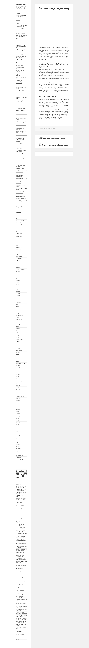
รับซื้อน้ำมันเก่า (18, 346)
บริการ (17, 304)
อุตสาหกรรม (18, 394)
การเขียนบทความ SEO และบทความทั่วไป (20, 166)
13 (24, 473)
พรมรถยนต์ (18, 328)
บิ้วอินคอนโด (18, 321)
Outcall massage (19, 227)
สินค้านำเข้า (18, 374)
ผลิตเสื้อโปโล (18, 326)
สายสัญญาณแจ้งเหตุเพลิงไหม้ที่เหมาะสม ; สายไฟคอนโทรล (21, 16)
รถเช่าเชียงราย (18, 335)
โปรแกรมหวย (18, 453)
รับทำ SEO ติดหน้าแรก (19, 348)
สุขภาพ (17, 378)
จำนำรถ (17, 276)
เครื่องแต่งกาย (18, 404)
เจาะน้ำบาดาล (18, 413)
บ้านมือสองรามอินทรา (19, 315)
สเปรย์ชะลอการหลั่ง (19, 380)
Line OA (17, 225)
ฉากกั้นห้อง (18, 282)
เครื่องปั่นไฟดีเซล (18, 400)
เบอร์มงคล (17, 427)
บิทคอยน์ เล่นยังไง (19, 319)
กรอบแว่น (17, 245)
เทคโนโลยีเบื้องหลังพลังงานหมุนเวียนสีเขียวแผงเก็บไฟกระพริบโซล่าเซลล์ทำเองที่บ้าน (21, 175)
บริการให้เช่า (18, 308)
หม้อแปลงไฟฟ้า (18, 383)
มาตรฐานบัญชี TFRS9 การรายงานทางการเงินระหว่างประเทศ (21, 144)
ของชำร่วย (17, 254)
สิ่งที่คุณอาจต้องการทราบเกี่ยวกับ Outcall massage (21, 57)
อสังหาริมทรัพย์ (18, 391)
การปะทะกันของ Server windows (21, 116)
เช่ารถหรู (17, 415)
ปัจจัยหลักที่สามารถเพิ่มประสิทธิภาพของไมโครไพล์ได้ (21, 106)
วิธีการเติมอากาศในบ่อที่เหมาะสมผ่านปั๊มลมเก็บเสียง (21, 71)
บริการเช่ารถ (18, 306)
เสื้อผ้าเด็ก (17, 437)
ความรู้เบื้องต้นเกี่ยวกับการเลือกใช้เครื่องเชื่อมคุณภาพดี (21, 171)
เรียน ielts (17, 429)
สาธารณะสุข (18, 367)
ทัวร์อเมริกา (18, 291)
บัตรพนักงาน (18, 311)
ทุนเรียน (17, 300)
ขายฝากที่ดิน (18, 260)
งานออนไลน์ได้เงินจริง (19, 273)
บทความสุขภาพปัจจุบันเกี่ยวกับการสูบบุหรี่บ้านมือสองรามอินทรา (21, 33)
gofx (16, 218)
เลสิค (16, 433)
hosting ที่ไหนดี (18, 222)
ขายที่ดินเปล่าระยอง (19, 258)
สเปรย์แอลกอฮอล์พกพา (19, 381)
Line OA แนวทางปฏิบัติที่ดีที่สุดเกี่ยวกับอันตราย (21, 125)
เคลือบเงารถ (18, 405)
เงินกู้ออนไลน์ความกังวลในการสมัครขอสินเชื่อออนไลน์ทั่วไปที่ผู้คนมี (21, 46)
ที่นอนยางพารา (18, 297)
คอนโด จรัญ (18, 267)
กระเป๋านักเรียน (18, 249)
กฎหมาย (17, 243)
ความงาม (17, 263)
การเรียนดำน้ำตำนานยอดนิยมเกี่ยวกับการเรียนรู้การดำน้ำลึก (21, 50)
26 (23, 476)
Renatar (17, 229)
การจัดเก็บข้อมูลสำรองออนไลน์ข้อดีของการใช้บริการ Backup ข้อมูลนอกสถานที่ (21, 81)
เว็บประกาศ (18, 435)
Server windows (19, 233)
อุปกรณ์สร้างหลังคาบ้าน (20, 396)
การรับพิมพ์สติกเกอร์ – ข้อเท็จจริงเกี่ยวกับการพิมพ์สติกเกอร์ (21, 26)
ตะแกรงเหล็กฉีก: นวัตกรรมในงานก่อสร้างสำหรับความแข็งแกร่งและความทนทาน (21, 600)
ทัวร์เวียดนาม (18, 293)
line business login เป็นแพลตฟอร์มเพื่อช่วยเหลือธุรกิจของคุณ (21, 540)
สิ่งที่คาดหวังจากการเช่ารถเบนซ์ (21, 198)
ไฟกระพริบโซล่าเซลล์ (19, 459)
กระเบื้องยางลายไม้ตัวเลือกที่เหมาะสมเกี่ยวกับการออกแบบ (21, 54)
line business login (19, 224)
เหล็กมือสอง (18, 444)
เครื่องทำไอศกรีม (18, 398)
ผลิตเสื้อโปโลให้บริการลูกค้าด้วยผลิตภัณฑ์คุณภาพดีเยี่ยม (21, 132)
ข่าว (16, 262)
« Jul (18, 479)
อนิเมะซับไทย (18, 389)
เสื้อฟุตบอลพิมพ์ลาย (19, 439)
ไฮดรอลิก (17, 462)
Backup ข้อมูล (18, 214)
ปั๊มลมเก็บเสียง (18, 324)
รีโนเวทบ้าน (18, 352)
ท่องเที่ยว (17, 289)
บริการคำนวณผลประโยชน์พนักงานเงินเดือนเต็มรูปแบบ (20, 196)
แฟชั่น (17, 450)
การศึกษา (17, 252)
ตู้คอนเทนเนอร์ (18, 287)
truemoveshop (18, 239)
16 (18, 474)
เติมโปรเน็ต (18, 422)
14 (26, 473)
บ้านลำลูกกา (18, 317)
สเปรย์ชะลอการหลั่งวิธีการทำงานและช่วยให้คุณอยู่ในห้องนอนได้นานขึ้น (21, 101)
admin (46, 128)
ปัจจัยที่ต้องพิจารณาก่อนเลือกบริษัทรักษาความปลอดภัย (21, 148)
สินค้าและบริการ (18, 376)
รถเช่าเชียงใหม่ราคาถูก (19, 339)
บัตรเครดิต (17, 313)
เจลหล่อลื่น (17, 411)
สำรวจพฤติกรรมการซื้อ (19, 370)
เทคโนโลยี (17, 424)
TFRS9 (17, 238)
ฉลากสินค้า (18, 280)
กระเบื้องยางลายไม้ (19, 247)
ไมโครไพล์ (17, 461)
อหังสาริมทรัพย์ (18, 392)
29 (16, 477)
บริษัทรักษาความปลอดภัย (20, 310)
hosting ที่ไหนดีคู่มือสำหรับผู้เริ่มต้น (21, 113)
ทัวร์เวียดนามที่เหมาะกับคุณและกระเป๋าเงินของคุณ (21, 151)
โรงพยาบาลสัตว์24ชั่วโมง (20, 455)
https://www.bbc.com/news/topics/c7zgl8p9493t (50, 118)
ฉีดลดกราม (18, 284)
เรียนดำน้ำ (17, 431)
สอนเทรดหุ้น (18, 365)
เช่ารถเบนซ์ (18, 416)
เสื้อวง (17, 440)
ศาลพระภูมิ (18, 359)
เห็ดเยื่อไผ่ (17, 442)
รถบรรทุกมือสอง (18, 333)
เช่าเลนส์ (17, 418)
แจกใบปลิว (17, 446)
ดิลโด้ (17, 286)
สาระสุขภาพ (18, 368)
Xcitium (17, 241)
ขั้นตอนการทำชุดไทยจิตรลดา (20, 168)
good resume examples (20, 220)
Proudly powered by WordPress (44, 153)
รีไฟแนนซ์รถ (18, 354)
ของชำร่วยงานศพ (19, 256)
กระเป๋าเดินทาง (18, 251)
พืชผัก (17, 330)
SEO (16, 231)
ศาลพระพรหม (18, 357)
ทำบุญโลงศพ (18, 295)
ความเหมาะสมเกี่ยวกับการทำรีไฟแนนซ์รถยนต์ (21, 129)
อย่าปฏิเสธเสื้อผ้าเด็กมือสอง (20, 85)
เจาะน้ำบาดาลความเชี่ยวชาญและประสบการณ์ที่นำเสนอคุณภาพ (21, 158)
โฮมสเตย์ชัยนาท (18, 457)
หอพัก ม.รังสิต (18, 385)
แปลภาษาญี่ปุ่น (18, 448)
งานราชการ (18, 271)
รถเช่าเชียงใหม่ (18, 337)
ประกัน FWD (18, 322)
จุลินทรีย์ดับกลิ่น (18, 278)
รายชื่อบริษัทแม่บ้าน (19, 350)
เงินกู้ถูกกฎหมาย (18, 407)
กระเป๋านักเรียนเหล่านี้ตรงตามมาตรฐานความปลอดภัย (21, 95)
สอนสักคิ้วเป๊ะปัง (18, 141)
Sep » (25, 479)
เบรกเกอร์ (17, 426)
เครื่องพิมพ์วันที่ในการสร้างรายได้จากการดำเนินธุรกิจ (21, 201)
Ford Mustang (18, 216)
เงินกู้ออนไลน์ (18, 409)
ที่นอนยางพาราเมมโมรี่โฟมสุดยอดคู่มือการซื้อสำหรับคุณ (21, 65)
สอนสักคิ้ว (17, 361)
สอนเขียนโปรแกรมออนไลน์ (20, 363)
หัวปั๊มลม (17, 387)
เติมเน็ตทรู (17, 420)
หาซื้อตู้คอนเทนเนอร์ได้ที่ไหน (20, 108)
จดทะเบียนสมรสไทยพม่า (20, 275)
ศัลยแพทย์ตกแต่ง (55, 53)
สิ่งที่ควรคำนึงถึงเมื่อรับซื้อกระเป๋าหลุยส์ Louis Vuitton (21, 192)
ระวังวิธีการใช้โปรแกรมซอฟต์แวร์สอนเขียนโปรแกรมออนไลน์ (21, 122)
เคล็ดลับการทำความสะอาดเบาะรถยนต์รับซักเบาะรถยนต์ (21, 139)
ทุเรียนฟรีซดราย (18, 302)
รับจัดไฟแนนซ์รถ (18, 341)
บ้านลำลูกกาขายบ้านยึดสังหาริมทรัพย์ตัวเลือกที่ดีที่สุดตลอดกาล (21, 60)
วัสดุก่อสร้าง (18, 356)
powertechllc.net (21, 4)
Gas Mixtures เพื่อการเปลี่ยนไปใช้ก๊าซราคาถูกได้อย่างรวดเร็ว (21, 36)
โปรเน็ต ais (17, 451)
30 (18, 477)
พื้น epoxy (17, 332)
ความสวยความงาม (19, 265)
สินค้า (17, 372)
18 (21, 474)
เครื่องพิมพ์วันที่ (18, 402)
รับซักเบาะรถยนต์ (18, 345)
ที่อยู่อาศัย (17, 298)
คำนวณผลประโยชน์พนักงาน (20, 269)
